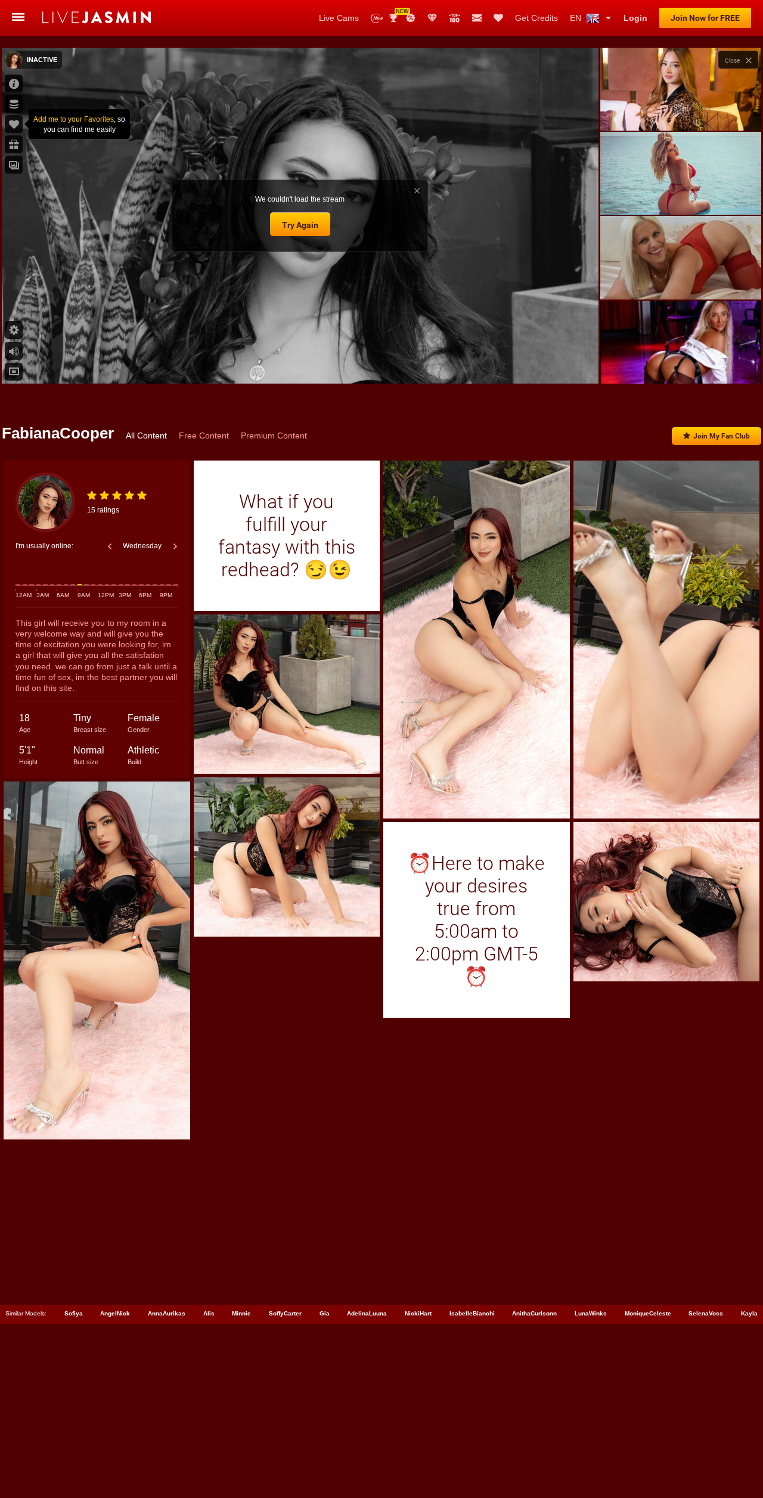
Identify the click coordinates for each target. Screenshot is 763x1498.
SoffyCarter (285, 1313)
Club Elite (432, 18)
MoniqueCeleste (648, 1313)
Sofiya (73, 1313)
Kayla (749, 1313)
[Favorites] (498, 18)
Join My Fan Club (721, 436)
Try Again (300, 225)
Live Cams (339, 18)
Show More (680, 363)
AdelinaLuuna (367, 1313)
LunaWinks (591, 1313)
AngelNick (115, 1313)
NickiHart (418, 1313)
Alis (209, 1313)
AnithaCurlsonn (534, 1313)
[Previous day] (110, 546)
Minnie (241, 1313)
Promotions (410, 18)
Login (635, 18)
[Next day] (175, 546)
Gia (325, 1313)
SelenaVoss (705, 1313)
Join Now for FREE (705, 18)
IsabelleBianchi (472, 1313)
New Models (377, 18)
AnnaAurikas (166, 1313)
